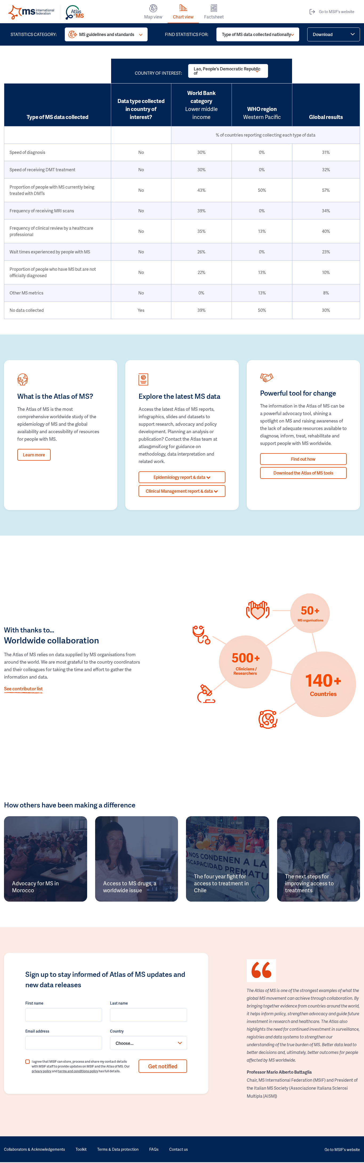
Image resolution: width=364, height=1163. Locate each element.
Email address (37, 1031)
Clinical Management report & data (180, 491)
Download (323, 34)
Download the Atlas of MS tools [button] (303, 473)
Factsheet (214, 17)
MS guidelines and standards (106, 34)
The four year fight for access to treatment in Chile (221, 883)
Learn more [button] (34, 455)
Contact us (178, 1149)
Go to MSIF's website (336, 11)
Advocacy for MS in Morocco (35, 886)
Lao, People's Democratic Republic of (227, 71)
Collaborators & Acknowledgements (34, 1149)
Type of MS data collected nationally (256, 34)
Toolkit (81, 1149)
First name (34, 1003)
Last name (119, 1003)
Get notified (162, 1066)
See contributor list (23, 688)
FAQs (154, 1149)
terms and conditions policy (78, 1071)
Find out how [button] (303, 459)
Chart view (183, 17)
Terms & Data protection (118, 1149)
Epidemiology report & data (179, 477)
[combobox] (148, 1043)
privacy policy (41, 1071)
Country (117, 1031)
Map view (153, 17)
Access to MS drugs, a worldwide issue (129, 886)
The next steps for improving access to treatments (309, 883)
